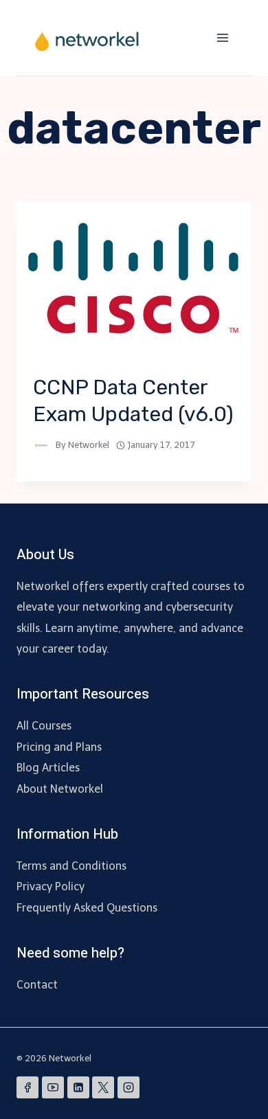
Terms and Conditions (71, 865)
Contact (37, 984)
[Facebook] (27, 1087)
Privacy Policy (50, 886)
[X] (103, 1087)
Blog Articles (48, 767)
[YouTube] (53, 1087)
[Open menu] (222, 37)
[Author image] (41, 445)
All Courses (43, 725)
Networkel (88, 445)
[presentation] (134, 279)
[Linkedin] (78, 1087)
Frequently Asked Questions (86, 907)
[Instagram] (128, 1087)
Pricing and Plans (59, 747)
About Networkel (59, 788)
